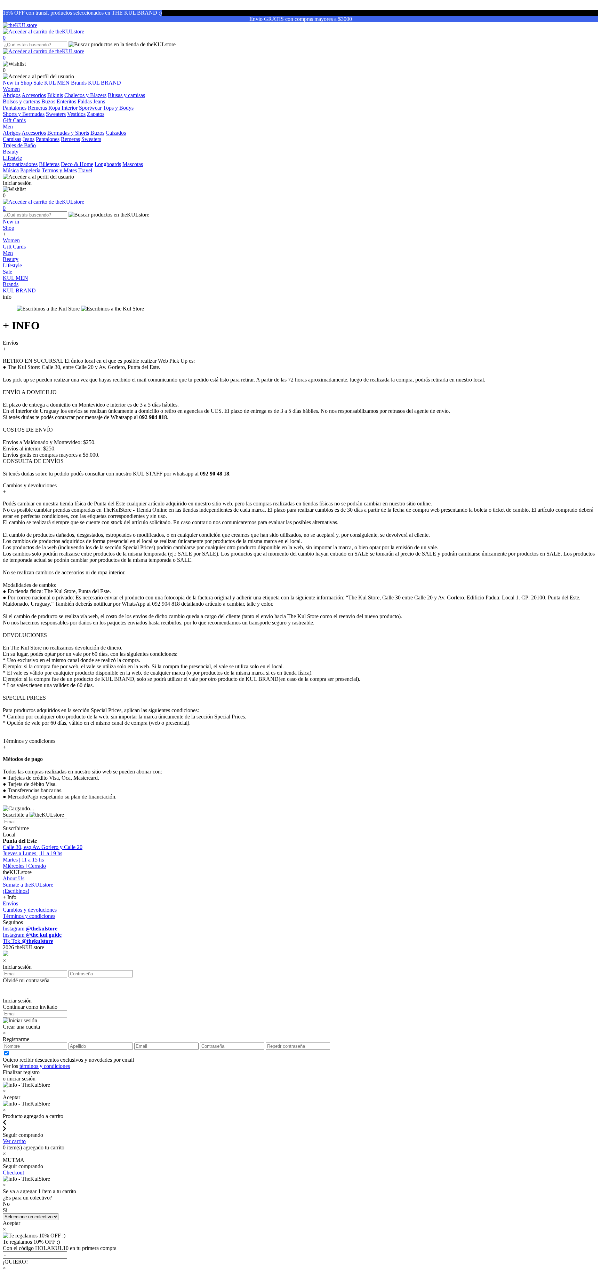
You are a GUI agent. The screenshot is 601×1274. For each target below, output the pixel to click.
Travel (85, 170)
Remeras (37, 108)
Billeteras (49, 164)
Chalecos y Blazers (85, 95)
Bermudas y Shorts (68, 133)
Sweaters (56, 114)
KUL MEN (57, 83)
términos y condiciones (44, 1066)
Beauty (10, 259)
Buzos (48, 101)
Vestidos (76, 114)
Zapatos (95, 114)
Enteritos (66, 101)
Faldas (85, 101)
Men (8, 253)
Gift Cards (14, 247)
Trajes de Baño (19, 145)
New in (12, 83)
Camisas (12, 139)
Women (11, 240)
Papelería (30, 170)
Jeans (99, 101)
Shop (27, 83)
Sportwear (90, 108)
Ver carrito (14, 1141)
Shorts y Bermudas (24, 114)
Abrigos (12, 95)
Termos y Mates (59, 170)
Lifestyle (12, 265)
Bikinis (55, 95)
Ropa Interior (63, 108)
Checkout (13, 1172)
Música (11, 170)
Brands (79, 83)
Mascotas (132, 164)
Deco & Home (77, 164)
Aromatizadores (20, 164)
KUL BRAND (104, 83)
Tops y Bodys (118, 108)
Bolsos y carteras (21, 101)
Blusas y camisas (126, 95)
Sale (38, 83)
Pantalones (14, 108)
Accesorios (34, 95)
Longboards (108, 164)
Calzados (116, 133)
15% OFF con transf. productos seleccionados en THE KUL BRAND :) (82, 13)
